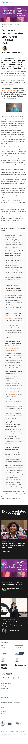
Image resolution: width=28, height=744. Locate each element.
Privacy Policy (4, 731)
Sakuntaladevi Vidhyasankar (13, 237)
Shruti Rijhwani (18, 429)
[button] (26, 2)
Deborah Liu (13, 373)
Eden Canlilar (14, 452)
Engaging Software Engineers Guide (10, 702)
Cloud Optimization (6, 683)
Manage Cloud (4, 688)
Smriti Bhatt (15, 263)
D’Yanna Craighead (17, 468)
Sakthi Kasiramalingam (11, 318)
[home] (12, 2)
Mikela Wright (14, 293)
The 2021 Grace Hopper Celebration (11, 71)
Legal (16, 731)
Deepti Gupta (8, 258)
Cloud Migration (5, 686)
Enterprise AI (4, 697)
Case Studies (4, 704)
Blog (2, 699)
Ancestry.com (8, 376)
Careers (3, 716)
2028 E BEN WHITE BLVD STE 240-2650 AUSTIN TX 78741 (13, 735)
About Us (3, 713)
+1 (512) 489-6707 (23, 731)
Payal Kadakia (12, 394)
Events (2, 707)
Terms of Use (11, 731)
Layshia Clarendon (8, 90)
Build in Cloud (4, 691)
